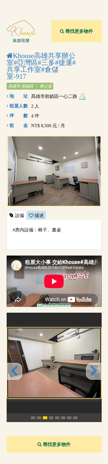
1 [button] (33, 417)
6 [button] (63, 417)
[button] (14, 371)
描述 (38, 215)
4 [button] (51, 417)
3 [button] (45, 417)
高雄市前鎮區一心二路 (54, 96)
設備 (19, 215)
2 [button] (39, 417)
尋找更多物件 (78, 31)
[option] (54, 363)
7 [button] (69, 417)
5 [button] (57, 417)
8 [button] (75, 417)
